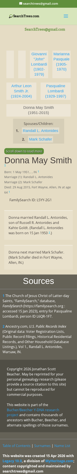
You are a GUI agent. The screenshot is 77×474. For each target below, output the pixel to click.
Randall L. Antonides (40, 131)
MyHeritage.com (59, 461)
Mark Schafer (40, 139)
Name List (62, 445)
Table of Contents (17, 445)
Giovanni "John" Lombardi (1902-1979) (39, 64)
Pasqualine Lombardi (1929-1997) (55, 91)
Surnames (42, 445)
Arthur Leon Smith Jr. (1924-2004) (21, 91)
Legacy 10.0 (12, 461)
